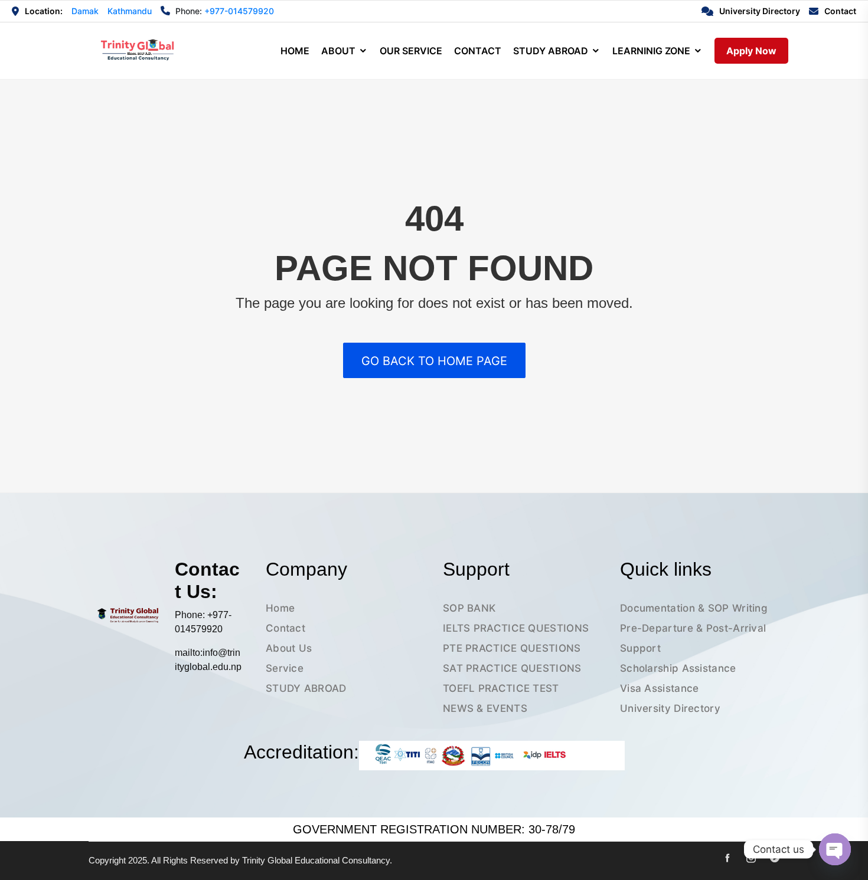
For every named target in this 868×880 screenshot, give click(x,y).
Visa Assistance (659, 688)
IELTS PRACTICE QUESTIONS (516, 628)
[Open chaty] (835, 849)
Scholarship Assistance (678, 668)
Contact (285, 628)
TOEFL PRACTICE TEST (501, 688)
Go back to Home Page (434, 361)
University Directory (670, 708)
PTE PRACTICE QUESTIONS (512, 648)
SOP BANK (469, 608)
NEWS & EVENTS (485, 708)
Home (280, 608)
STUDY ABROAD (306, 688)
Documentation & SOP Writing (694, 608)
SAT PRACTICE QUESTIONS (512, 668)
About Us (289, 648)
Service (285, 668)
